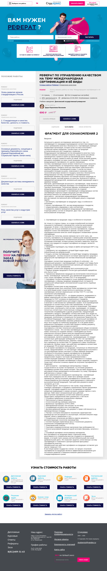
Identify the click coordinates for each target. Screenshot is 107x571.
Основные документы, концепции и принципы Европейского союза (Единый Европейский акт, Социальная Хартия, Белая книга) (16, 152)
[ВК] (37, 3)
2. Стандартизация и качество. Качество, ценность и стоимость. (15, 122)
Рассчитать (89, 37)
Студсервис (83, 532)
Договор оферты (61, 539)
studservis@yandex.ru (87, 542)
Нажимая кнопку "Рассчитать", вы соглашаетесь (82, 40)
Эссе (10, 547)
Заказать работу (77, 3)
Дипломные (14, 532)
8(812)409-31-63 (16, 551)
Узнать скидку (83, 560)
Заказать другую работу (53, 514)
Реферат (22, 27)
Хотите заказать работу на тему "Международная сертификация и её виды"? (75, 90)
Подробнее (18, 100)
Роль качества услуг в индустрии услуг (15, 211)
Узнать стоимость (14, 276)
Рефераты (13, 544)
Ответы (11, 540)
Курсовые (13, 536)
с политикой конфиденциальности (92, 40)
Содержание (55, 127)
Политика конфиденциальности (63, 533)
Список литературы (85, 127)
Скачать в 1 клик (17, 105)
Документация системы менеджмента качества (17, 183)
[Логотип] (53, 3)
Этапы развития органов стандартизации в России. (12, 93)
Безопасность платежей (64, 544)
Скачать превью (49, 119)
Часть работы (69, 127)
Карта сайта (59, 549)
